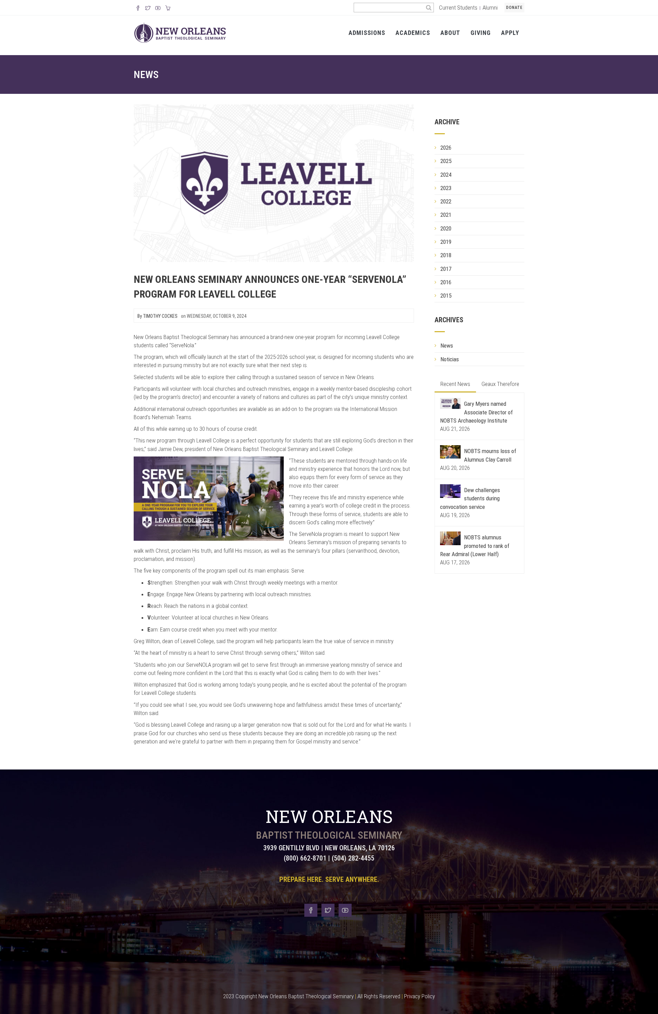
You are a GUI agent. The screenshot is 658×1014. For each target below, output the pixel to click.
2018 (445, 255)
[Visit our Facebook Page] (138, 8)
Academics (412, 32)
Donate (514, 7)
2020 (445, 228)
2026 (445, 147)
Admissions (367, 32)
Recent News (455, 383)
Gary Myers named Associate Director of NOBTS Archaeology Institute (476, 412)
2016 (445, 282)
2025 (445, 161)
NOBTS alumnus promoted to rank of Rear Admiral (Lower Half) (474, 546)
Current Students (458, 7)
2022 (445, 201)
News (146, 74)
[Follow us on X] (147, 8)
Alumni (490, 7)
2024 (445, 174)
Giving (481, 32)
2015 (445, 295)
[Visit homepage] (180, 32)
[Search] (429, 7)
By (157, 316)
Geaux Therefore (500, 383)
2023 (445, 188)
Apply (510, 32)
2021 (445, 214)
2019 (445, 241)
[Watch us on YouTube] (157, 8)
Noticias (449, 359)
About (450, 32)
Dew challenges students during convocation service (470, 498)
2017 (445, 268)
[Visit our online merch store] (167, 8)
